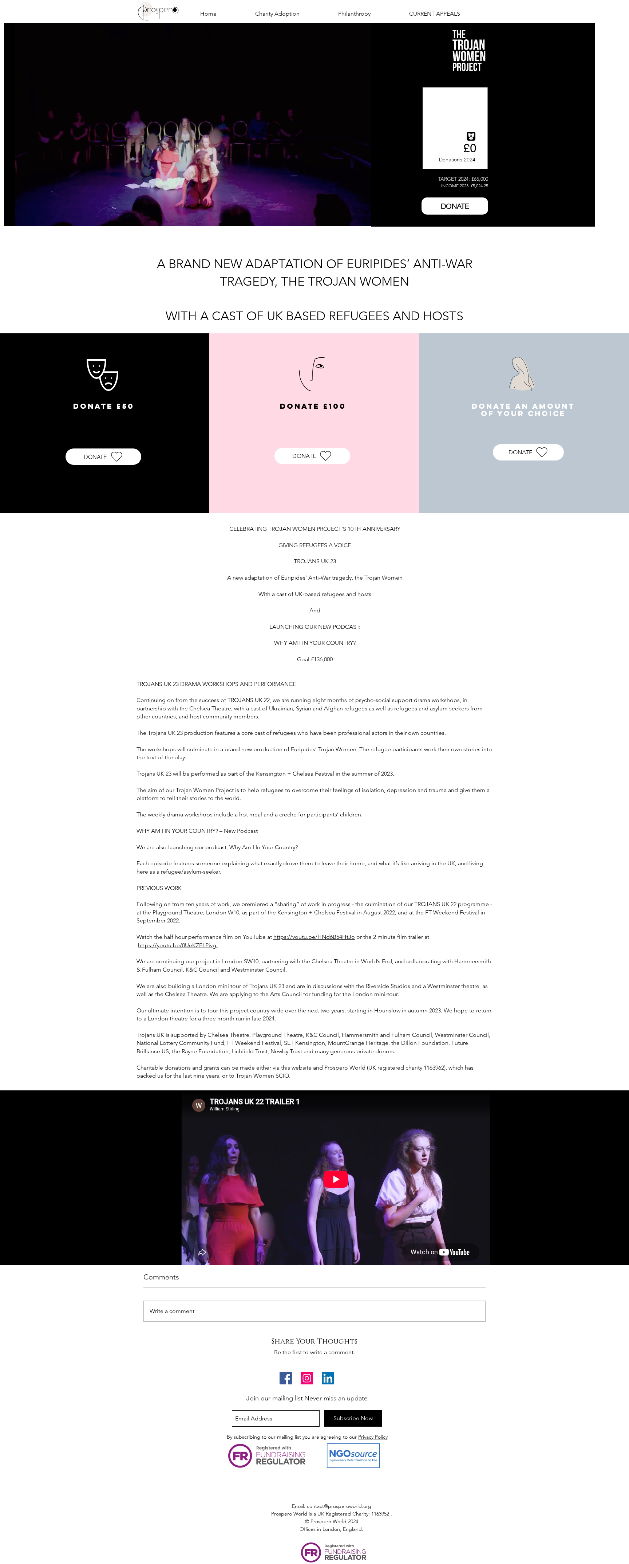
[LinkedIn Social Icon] (328, 1378)
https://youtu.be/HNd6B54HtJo (314, 936)
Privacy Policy (373, 1437)
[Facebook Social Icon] (286, 1378)
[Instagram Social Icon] (307, 1378)
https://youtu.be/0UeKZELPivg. (178, 945)
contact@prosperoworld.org (339, 1506)
